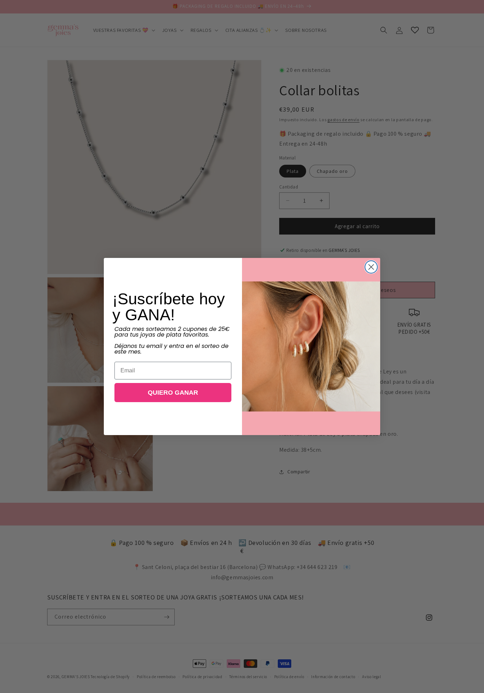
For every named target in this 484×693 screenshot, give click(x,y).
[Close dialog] (371, 267)
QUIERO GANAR (173, 392)
